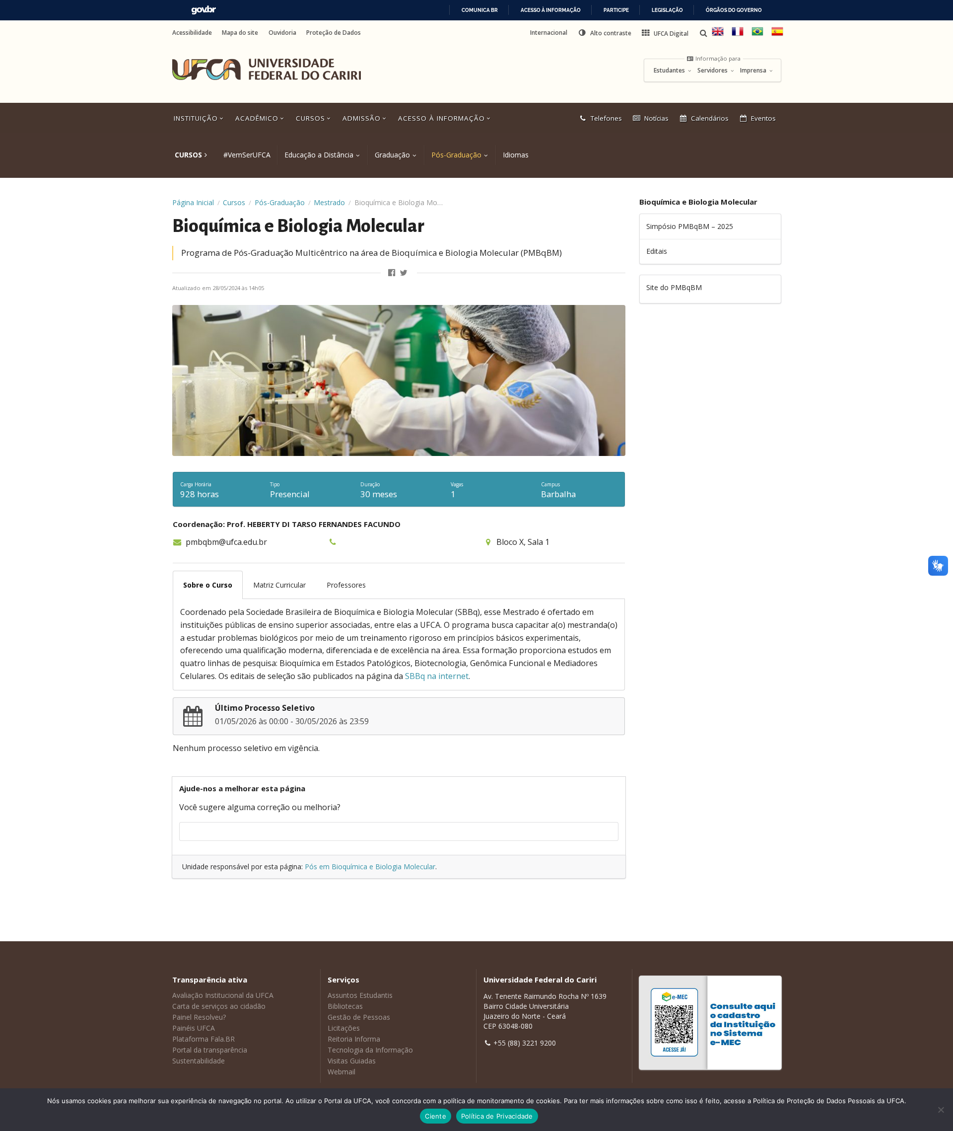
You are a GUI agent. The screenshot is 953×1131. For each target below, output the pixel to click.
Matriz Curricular (279, 585)
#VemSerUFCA (247, 154)
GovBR (203, 10)
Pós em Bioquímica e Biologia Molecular (370, 866)
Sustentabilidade (198, 1060)
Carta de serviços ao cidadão (219, 1006)
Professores (346, 585)
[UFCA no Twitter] (404, 273)
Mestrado (329, 202)
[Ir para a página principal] (266, 70)
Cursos (312, 118)
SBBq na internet (437, 676)
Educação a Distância (318, 154)
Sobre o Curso (207, 585)
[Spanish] (777, 35)
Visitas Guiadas (352, 1060)
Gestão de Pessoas (359, 1017)
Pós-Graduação (456, 154)
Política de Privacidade (497, 1116)
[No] (941, 1110)
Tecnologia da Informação (370, 1050)
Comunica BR (480, 10)
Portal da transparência (209, 1050)
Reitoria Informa (354, 1039)
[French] (738, 35)
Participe (616, 10)
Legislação (667, 10)
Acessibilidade (192, 33)
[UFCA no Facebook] (393, 273)
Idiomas (516, 154)
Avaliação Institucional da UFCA (222, 995)
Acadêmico (258, 118)
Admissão (362, 118)
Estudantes (670, 71)
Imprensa (754, 71)
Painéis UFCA (193, 1028)
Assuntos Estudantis (360, 995)
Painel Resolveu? (199, 1017)
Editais (656, 251)
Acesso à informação (551, 10)
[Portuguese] (757, 35)
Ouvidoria (282, 33)
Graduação (392, 154)
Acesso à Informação (442, 118)
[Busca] (704, 33)
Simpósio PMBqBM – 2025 (689, 226)
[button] (604, 33)
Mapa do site (240, 33)
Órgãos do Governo (734, 10)
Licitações (344, 1028)
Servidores (713, 71)
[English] (718, 35)
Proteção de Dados (333, 33)
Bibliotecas (345, 1006)
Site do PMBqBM (674, 287)
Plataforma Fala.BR (203, 1039)
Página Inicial (193, 202)
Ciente (435, 1116)
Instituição (197, 118)
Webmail (341, 1071)
